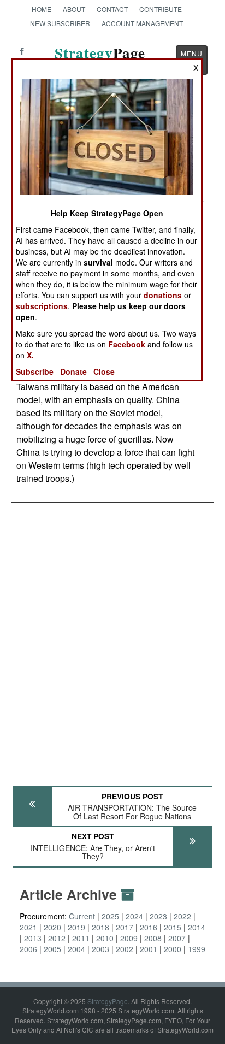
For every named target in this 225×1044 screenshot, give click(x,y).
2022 (182, 916)
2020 (52, 927)
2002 (124, 948)
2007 (177, 938)
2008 (153, 938)
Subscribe (35, 371)
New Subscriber (60, 23)
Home (41, 9)
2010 (105, 938)
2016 (148, 927)
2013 (33, 938)
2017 (124, 927)
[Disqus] (112, 639)
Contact (112, 9)
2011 (81, 938)
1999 (196, 948)
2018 (100, 927)
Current (82, 916)
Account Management (142, 23)
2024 (134, 916)
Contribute (160, 9)
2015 (172, 927)
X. (30, 355)
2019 (76, 927)
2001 (148, 948)
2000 (172, 948)
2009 (129, 938)
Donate (73, 371)
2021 (28, 927)
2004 (76, 948)
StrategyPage (107, 1001)
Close (104, 371)
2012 (57, 938)
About (74, 9)
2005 (52, 948)
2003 (100, 948)
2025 (110, 916)
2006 (28, 948)
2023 (158, 916)
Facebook (126, 344)
